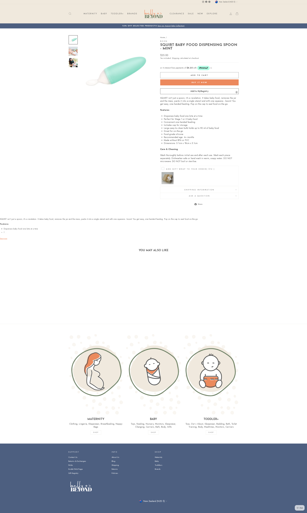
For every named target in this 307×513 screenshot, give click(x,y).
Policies (115, 473)
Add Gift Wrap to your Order (190, 169)
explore (212, 13)
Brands (158, 469)
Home (162, 37)
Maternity (158, 457)
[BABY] (153, 374)
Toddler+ (158, 465)
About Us (115, 457)
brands (132, 13)
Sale (191, 13)
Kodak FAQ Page (75, 469)
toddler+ (117, 13)
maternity (90, 13)
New (200, 13)
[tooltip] (236, 92)
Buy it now (199, 82)
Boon (163, 41)
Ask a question (199, 196)
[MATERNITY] (95, 374)
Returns (115, 469)
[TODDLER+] (211, 374)
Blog (113, 461)
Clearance (177, 13)
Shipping (175, 58)
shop (211, 432)
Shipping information (199, 190)
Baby (157, 461)
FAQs (70, 465)
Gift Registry (73, 473)
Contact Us (72, 457)
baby (104, 13)
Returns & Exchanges (77, 461)
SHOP (95, 432)
